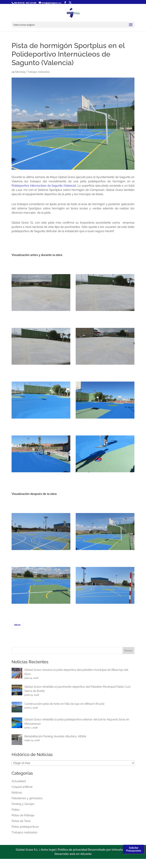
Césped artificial (22, 787)
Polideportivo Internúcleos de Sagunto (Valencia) (44, 185)
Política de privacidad (72, 849)
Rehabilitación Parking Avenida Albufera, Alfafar (55, 736)
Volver (17, 625)
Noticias (17, 792)
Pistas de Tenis (21, 821)
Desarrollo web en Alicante (73, 854)
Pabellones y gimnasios (27, 798)
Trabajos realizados (38, 71)
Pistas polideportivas (25, 826)
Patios (16, 809)
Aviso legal (48, 849)
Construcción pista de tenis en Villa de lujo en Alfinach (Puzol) (64, 703)
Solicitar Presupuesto (133, 849)
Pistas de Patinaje (23, 815)
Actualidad (19, 781)
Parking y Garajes (23, 804)
